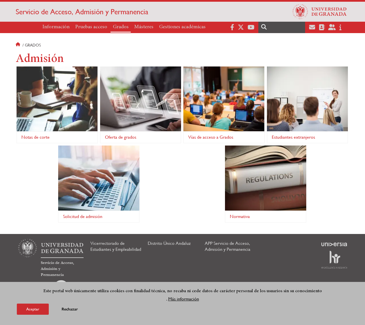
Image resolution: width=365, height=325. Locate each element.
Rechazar (70, 309)
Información (56, 27)
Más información (183, 299)
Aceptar (32, 309)
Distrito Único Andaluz (169, 243)
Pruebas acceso (91, 27)
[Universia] (334, 244)
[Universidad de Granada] (319, 11)
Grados (121, 27)
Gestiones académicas (182, 27)
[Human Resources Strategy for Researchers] (334, 260)
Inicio (18, 45)
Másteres (143, 27)
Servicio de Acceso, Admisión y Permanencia (82, 11)
